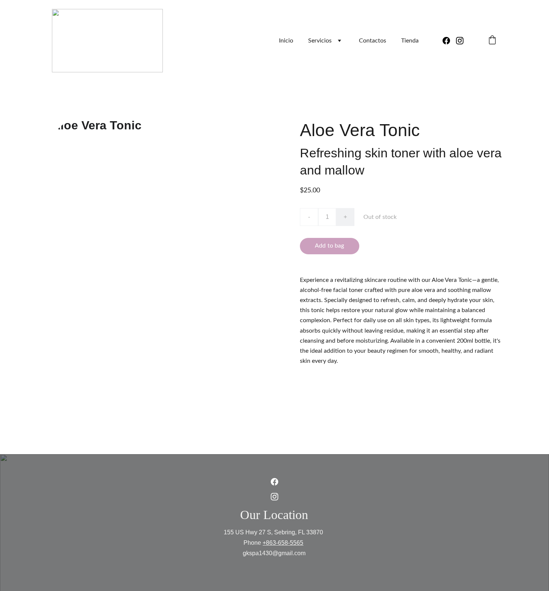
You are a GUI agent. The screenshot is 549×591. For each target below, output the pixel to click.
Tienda (410, 41)
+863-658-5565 (283, 543)
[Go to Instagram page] (459, 40)
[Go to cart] (492, 41)
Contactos (372, 41)
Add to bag (329, 246)
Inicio (286, 41)
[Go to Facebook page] (449, 40)
